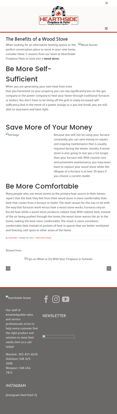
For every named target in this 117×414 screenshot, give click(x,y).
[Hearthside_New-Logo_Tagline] (58, 8)
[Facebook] (46, 299)
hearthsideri (13, 238)
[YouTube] (65, 299)
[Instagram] (56, 299)
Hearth (48, 238)
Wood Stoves (40, 238)
